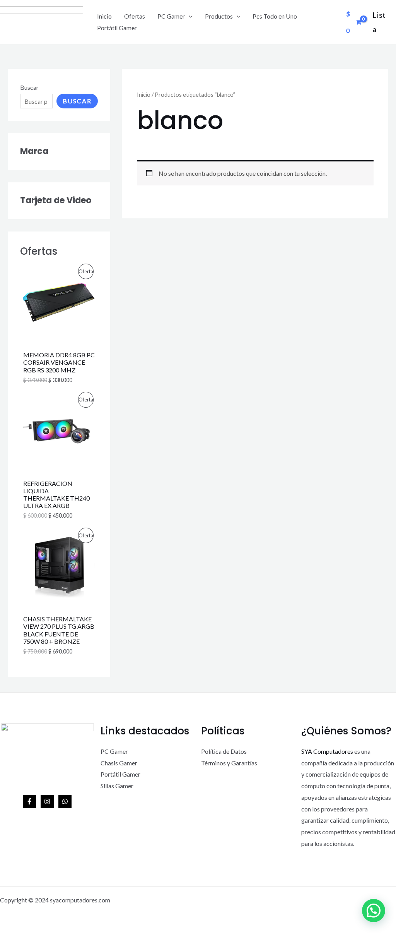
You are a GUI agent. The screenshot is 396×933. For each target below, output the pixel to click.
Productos (219, 16)
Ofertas (134, 16)
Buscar (29, 87)
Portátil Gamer (117, 27)
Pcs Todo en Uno (275, 16)
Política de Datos (224, 751)
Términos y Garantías (229, 763)
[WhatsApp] (65, 801)
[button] (373, 910)
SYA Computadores (327, 751)
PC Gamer (171, 16)
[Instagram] (47, 801)
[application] (189, 16)
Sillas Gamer (117, 785)
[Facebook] (29, 801)
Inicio (104, 16)
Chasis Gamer (119, 763)
